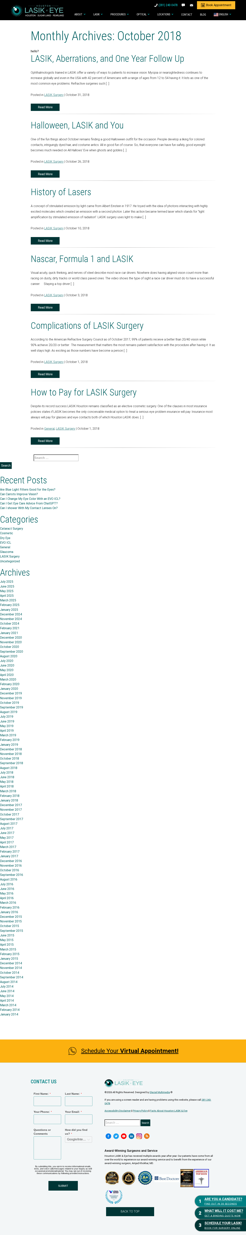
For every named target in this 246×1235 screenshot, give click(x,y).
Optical (141, 14)
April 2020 (7, 675)
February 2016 (9, 907)
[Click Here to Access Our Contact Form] (192, 5)
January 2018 (9, 800)
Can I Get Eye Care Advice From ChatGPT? (29, 503)
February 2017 (9, 851)
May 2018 (6, 782)
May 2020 (6, 670)
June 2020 (7, 665)
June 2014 (7, 991)
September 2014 (11, 977)
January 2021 (9, 633)
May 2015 (6, 940)
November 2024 (11, 619)
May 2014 (6, 996)
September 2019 (11, 707)
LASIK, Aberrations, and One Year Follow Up (107, 58)
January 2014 (9, 1014)
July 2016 (6, 884)
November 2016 (11, 865)
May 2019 (6, 726)
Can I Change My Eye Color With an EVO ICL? (30, 499)
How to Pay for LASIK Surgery (84, 392)
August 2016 (8, 879)
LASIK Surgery (54, 95)
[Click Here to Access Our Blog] (147, 1136)
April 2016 (7, 898)
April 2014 (7, 1000)
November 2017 (11, 809)
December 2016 (11, 861)
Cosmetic (6, 533)
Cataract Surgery (11, 528)
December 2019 (11, 693)
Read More (45, 107)
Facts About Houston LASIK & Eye (168, 1110)
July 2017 (6, 828)
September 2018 (11, 763)
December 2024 (11, 614)
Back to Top (130, 1211)
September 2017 (11, 819)
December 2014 (11, 963)
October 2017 (9, 814)
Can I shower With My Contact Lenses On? (29, 508)
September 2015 (11, 931)
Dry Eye (5, 538)
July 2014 (6, 986)
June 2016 (7, 889)
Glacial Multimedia (160, 1092)
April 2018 (7, 786)
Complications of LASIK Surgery (87, 325)
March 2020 (8, 679)
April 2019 (7, 730)
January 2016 (9, 912)
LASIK (96, 14)
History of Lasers (61, 191)
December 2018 (11, 749)
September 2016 (11, 875)
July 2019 (6, 716)
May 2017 (6, 838)
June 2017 (7, 833)
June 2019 (7, 721)
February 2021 (9, 628)
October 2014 (9, 973)
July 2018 (6, 772)
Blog (203, 14)
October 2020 (9, 647)
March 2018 (8, 791)
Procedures (118, 14)
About (78, 14)
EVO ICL (5, 542)
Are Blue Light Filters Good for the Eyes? (27, 489)
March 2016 (8, 903)
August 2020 (8, 656)
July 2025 (6, 581)
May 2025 (6, 591)
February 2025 (9, 605)
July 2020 (6, 661)
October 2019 (9, 703)
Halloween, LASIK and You (77, 125)
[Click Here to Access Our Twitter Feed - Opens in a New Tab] (116, 1136)
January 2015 (9, 958)
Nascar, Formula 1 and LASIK (82, 258)
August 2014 (8, 982)
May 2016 (6, 893)
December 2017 (11, 805)
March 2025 (8, 600)
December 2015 (11, 917)
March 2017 (8, 847)
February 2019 (9, 740)
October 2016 (9, 870)
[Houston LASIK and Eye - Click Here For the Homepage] (37, 11)
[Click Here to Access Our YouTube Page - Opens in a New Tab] (124, 1136)
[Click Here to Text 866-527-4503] (183, 5)
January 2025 (9, 610)
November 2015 (11, 921)
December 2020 (11, 637)
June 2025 (7, 586)
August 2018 (8, 768)
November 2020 (11, 642)
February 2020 (9, 684)
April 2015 (7, 944)
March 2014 (8, 1005)
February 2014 (9, 1010)
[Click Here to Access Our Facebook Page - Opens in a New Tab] (108, 1136)
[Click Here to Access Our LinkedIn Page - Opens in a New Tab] (131, 1136)
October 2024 (9, 623)
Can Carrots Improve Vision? (19, 494)
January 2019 (9, 744)
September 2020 (11, 651)
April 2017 (7, 842)
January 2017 (9, 856)
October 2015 (9, 926)
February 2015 (9, 954)
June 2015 (7, 935)
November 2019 (11, 698)
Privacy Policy (140, 1110)
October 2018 (9, 758)
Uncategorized (10, 561)
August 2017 (8, 824)
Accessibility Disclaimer (118, 1110)
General (49, 428)
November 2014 (11, 968)
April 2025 (7, 596)
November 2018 (11, 754)
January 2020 (9, 689)
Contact (186, 14)
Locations (163, 14)
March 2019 (8, 735)
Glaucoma (6, 552)
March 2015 (8, 949)
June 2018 (7, 777)
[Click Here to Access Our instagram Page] (139, 1136)
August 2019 (8, 712)
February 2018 (9, 796)
